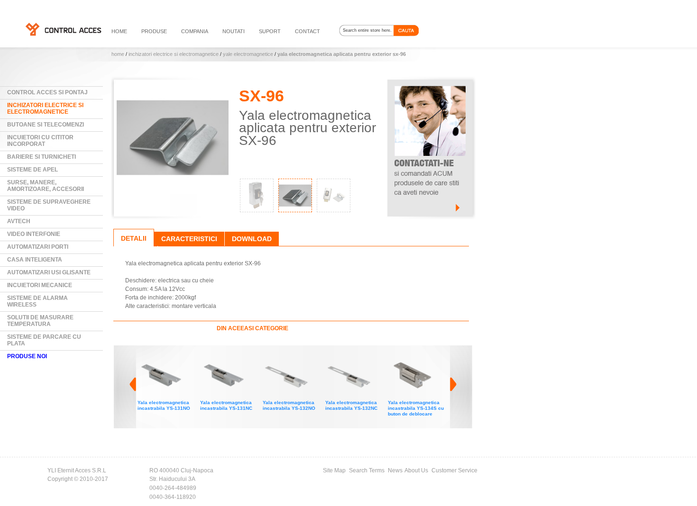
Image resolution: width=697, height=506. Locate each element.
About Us (416, 470)
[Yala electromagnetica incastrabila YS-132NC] (299, 356)
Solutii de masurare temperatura (40, 320)
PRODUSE (154, 31)
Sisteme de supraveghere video (49, 205)
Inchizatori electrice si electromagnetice (173, 54)
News (395, 470)
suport (270, 31)
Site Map (334, 470)
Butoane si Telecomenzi (45, 124)
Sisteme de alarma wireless (37, 301)
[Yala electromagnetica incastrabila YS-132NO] (236, 356)
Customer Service (454, 470)
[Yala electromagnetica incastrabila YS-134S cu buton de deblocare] (361, 356)
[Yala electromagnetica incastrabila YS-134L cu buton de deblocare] (424, 356)
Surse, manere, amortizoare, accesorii (45, 185)
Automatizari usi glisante (49, 272)
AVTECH (18, 221)
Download (252, 239)
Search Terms (367, 470)
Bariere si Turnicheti (41, 157)
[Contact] (430, 84)
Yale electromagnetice (248, 54)
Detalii (134, 238)
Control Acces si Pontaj (47, 92)
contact (307, 31)
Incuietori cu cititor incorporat (40, 140)
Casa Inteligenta (34, 259)
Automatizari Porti (37, 247)
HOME (119, 31)
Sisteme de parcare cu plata (44, 340)
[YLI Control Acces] (63, 29)
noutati (233, 31)
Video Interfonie (33, 234)
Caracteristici (189, 239)
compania (194, 31)
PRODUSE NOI (27, 356)
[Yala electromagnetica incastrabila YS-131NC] (174, 356)
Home (117, 54)
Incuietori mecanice (39, 285)
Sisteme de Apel (32, 169)
